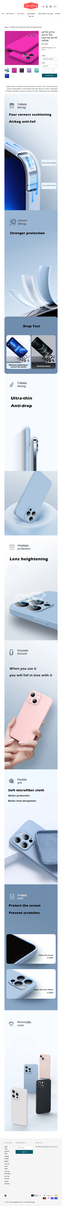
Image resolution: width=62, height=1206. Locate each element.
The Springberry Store (16, 1202)
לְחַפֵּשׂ (6, 1161)
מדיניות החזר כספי (6, 1166)
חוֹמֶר (43, 56)
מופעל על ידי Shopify (29, 1202)
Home (6, 27)
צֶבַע (43, 63)
